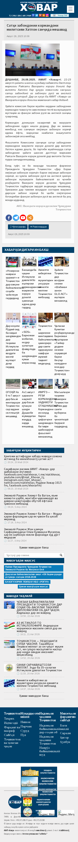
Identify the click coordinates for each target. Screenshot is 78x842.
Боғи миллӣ (64, 727)
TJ (10, 16)
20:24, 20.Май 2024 (16, 462)
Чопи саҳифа (18, 227)
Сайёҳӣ (9, 735)
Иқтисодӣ (11, 723)
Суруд (24, 731)
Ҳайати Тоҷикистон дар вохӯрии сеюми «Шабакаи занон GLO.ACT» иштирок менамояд (61, 285)
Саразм (65, 733)
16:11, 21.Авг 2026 (28, 634)
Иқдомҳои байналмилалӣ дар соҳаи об (49, 729)
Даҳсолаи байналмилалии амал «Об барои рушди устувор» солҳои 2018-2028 (33, 575)
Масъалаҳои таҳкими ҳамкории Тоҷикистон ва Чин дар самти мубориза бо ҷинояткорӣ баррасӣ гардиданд (62, 409)
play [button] (54, 15)
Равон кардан (38, 227)
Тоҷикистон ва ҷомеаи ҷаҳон (12, 743)
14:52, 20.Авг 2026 (28, 658)
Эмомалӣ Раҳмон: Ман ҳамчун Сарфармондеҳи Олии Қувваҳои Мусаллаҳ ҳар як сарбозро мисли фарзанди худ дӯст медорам (32, 533)
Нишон (25, 722)
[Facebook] (9, 218)
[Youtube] (23, 218)
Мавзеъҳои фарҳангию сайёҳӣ (68, 717)
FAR (29, 16)
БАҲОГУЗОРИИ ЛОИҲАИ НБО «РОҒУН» (27, 582)
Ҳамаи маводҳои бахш (34, 547)
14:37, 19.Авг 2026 (28, 689)
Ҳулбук (65, 742)
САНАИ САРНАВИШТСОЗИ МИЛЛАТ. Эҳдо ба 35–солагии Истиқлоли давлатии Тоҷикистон (39, 667)
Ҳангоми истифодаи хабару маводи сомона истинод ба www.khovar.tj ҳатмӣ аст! (33, 457)
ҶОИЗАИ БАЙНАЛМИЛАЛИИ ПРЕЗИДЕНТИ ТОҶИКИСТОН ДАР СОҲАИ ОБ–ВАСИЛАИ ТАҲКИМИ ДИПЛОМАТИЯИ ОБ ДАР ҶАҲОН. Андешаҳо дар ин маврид (39, 607)
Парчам (26, 726)
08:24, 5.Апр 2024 (15, 507)
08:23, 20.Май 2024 (16, 489)
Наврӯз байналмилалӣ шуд (49, 751)
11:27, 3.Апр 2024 (15, 541)
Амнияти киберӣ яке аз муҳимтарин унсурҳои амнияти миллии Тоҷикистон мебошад (37, 682)
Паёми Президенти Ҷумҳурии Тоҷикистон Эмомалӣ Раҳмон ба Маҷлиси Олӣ (28, 568)
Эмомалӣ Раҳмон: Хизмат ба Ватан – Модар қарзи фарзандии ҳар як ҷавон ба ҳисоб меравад (33, 516)
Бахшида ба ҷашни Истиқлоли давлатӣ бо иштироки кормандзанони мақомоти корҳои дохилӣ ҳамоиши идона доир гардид (31, 288)
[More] (30, 218)
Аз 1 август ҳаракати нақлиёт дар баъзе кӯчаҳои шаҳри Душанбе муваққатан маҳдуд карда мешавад (29, 409)
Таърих (9, 718)
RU (14, 16)
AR (23, 16)
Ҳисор (64, 737)
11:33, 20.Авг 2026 (28, 673)
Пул (23, 735)
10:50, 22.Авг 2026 (28, 616)
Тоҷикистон (12, 713)
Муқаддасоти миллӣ (29, 715)
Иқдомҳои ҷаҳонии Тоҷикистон (47, 717)
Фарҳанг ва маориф (12, 729)
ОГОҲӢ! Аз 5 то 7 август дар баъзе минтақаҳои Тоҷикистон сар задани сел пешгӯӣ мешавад (13, 404)
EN (19, 16)
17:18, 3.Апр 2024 (15, 522)
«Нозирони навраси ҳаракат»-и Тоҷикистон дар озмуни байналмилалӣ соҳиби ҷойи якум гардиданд (15, 284)
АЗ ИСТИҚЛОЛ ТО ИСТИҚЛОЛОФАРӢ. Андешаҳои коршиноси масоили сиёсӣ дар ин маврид (39, 627)
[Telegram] (16, 218)
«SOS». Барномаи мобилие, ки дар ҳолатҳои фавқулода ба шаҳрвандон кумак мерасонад (29, 347)
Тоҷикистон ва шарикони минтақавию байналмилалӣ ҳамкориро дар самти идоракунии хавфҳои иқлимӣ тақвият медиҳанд (47, 344)
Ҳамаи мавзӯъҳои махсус (33, 586)
